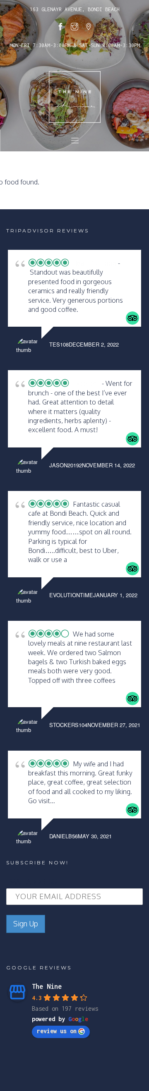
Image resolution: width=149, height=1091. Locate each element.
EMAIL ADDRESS (31, 882)
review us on (57, 1030)
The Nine (47, 986)
